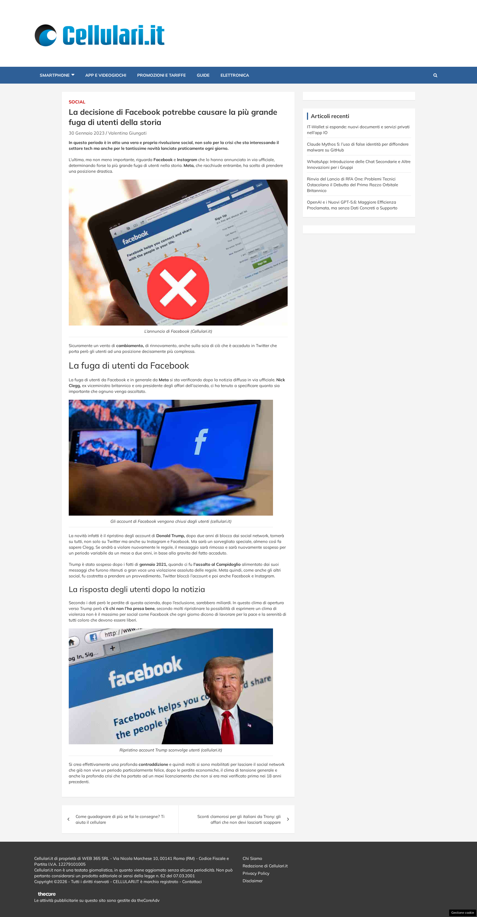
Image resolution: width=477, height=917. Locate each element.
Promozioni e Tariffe (161, 75)
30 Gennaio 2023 (87, 133)
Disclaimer (253, 880)
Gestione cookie (462, 913)
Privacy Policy (256, 873)
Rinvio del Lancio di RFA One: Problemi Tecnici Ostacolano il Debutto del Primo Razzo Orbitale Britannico (352, 184)
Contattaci (192, 881)
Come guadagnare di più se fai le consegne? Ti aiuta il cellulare (120, 819)
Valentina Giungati (127, 133)
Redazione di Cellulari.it (265, 865)
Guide (203, 75)
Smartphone (55, 75)
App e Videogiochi (105, 75)
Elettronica (235, 75)
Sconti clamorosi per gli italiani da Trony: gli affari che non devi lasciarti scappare (239, 819)
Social (77, 102)
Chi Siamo (252, 858)
